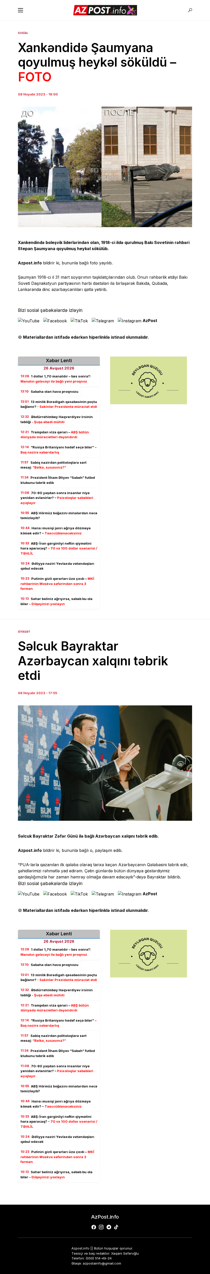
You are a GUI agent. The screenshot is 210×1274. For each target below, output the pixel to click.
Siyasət (24, 631)
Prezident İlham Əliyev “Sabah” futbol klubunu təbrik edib (57, 480)
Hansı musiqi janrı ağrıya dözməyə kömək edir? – (55, 530)
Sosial (23, 33)
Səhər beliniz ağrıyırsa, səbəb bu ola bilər (56, 601)
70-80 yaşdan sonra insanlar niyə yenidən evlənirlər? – (56, 498)
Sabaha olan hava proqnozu (49, 391)
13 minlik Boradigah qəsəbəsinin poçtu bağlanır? (58, 404)
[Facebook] (93, 1227)
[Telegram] (109, 1227)
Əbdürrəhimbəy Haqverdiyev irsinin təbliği (56, 419)
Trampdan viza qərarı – (54, 434)
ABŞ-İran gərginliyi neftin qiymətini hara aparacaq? (58, 548)
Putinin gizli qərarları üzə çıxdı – (57, 584)
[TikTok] (116, 1227)
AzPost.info (105, 1217)
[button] (20, 10)
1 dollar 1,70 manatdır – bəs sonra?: (55, 378)
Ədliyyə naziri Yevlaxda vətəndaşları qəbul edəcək (57, 566)
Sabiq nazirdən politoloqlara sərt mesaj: (53, 465)
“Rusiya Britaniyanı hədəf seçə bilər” (58, 449)
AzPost (150, 320)
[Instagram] (101, 1227)
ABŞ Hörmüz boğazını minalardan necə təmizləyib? (58, 515)
